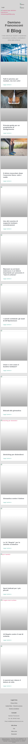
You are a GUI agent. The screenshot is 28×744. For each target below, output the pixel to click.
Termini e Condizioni (14, 708)
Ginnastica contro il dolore (13, 498)
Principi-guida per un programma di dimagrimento (11, 127)
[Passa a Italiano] (22, 4)
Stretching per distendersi (13, 454)
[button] (24, 12)
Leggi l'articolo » (7, 84)
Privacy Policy (14, 703)
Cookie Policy (9, 705)
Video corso (14, 731)
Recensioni (14, 734)
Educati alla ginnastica (12, 410)
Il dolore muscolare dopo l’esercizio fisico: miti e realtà (13, 175)
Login (3, 7)
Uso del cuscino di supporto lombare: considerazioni (10, 223)
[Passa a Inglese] (22, 7)
